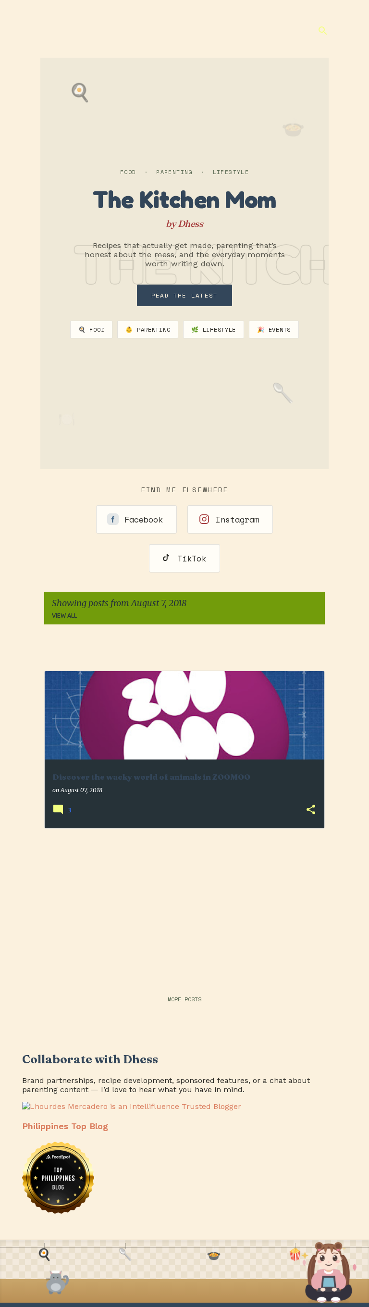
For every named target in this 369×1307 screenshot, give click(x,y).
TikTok (191, 558)
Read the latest (184, 295)
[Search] (323, 30)
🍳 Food (91, 329)
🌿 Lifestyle (213, 329)
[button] (311, 810)
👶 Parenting (147, 329)
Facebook (143, 519)
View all (64, 615)
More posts (184, 999)
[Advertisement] (184, 903)
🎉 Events (274, 329)
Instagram (237, 519)
